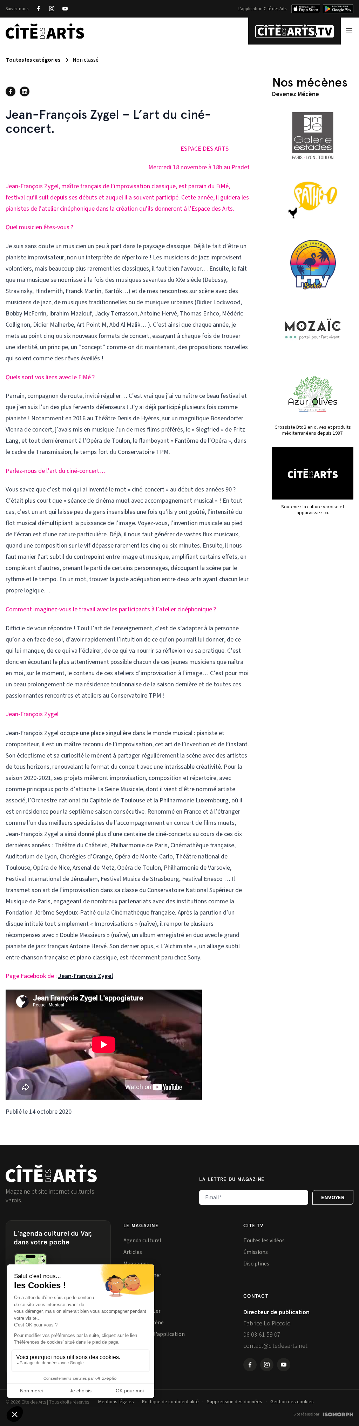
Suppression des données (234, 1401)
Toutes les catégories (33, 60)
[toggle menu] (349, 31)
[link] (85, 976)
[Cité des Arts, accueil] (51, 1173)
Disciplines (256, 1264)
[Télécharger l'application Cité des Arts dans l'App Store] (305, 8)
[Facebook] (38, 9)
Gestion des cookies (292, 1401)
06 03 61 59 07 (261, 1334)
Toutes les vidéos (264, 1240)
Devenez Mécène (295, 94)
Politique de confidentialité (170, 1401)
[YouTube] (65, 9)
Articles (132, 1252)
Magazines (136, 1264)
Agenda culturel (142, 1240)
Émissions (255, 1252)
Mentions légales (116, 1401)
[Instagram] (51, 9)
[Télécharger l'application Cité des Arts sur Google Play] (338, 9)
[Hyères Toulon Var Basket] (312, 265)
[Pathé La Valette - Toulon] (312, 200)
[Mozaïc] (312, 329)
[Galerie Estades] (312, 136)
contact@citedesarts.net (275, 1346)
